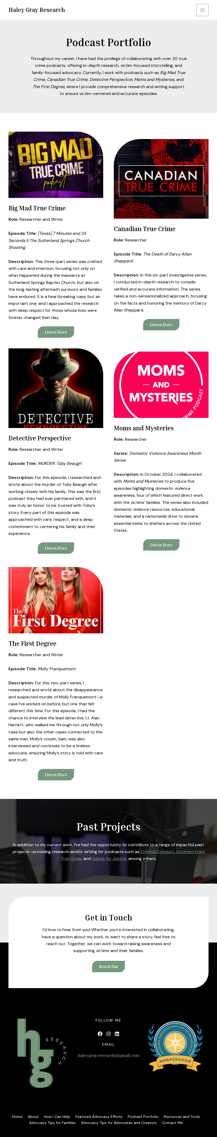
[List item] (100, 1033)
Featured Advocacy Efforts (99, 1116)
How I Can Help (57, 1116)
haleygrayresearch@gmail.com (108, 1055)
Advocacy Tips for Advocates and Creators (119, 1122)
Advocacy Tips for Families (52, 1122)
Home (17, 1116)
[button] (56, 332)
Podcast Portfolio (143, 1116)
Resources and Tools (182, 1116)
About (33, 1116)
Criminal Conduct (157, 851)
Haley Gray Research (36, 9)
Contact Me (172, 1122)
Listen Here (161, 324)
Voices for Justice (109, 858)
